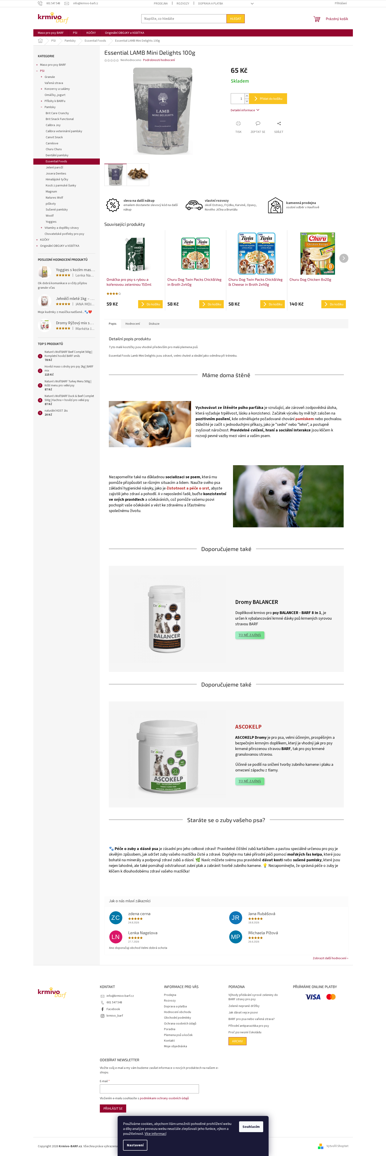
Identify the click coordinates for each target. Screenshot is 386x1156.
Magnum (51, 191)
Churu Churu (54, 149)
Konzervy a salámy (57, 89)
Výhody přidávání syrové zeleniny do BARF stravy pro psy (253, 997)
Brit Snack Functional (60, 119)
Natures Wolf (54, 197)
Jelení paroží (54, 167)
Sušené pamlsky (57, 209)
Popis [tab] (112, 324)
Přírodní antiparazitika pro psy (248, 1026)
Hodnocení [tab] (133, 324)
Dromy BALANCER (256, 602)
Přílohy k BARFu (55, 101)
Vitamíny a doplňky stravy (62, 228)
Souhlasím (251, 1126)
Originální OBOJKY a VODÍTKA (59, 246)
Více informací (155, 1133)
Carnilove (52, 143)
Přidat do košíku (271, 98)
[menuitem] (50, 32)
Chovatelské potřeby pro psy (64, 234)
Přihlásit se (113, 1108)
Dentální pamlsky (57, 155)
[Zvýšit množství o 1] (246, 96)
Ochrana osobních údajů (180, 1023)
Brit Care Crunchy (57, 113)
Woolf (50, 215)
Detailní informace (243, 110)
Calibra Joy (53, 125)
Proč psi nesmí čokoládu (244, 1032)
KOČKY (44, 240)
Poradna (169, 1029)
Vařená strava (54, 83)
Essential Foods (56, 161)
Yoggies (51, 222)
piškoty (51, 204)
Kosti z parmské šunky (61, 185)
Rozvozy (183, 4)
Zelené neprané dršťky (244, 1006)
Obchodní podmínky (177, 1017)
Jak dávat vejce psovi (243, 1013)
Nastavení (135, 1145)
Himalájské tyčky (57, 179)
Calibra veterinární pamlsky (64, 131)
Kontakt (169, 1040)
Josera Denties (56, 173)
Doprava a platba (210, 4)
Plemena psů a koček (178, 1035)
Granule (50, 77)
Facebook (113, 1009)
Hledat (235, 18)
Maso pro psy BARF (53, 65)
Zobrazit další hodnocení (329, 958)
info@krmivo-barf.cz (120, 996)
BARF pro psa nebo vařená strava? (251, 1019)
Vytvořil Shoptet (337, 1146)
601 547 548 (114, 1002)
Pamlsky (50, 107)
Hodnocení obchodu (177, 1012)
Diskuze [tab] (154, 324)
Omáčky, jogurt (55, 95)
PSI (42, 71)
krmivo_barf (115, 1015)
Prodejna (161, 4)
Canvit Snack (54, 137)
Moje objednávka (175, 1046)
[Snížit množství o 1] (246, 101)
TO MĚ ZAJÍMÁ (250, 635)
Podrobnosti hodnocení (159, 60)
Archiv (237, 1041)
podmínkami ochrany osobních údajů (164, 1098)
